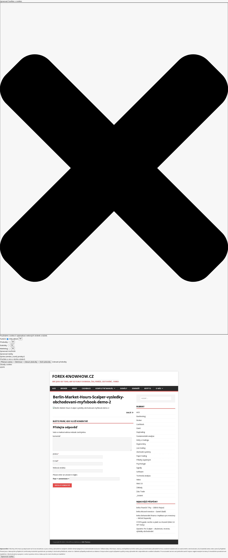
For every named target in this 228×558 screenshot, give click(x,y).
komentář (56, 436)
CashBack (86, 388)
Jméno (55, 454)
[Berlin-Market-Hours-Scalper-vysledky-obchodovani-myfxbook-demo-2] (81, 408)
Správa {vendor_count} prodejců (12, 356)
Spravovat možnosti (7, 351)
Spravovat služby (6, 354)
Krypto (147, 388)
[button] (114, 168)
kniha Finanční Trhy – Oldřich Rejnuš (150, 507)
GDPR (2, 367)
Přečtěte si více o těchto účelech (12, 359)
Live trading (140, 448)
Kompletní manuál (104, 388)
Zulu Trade (140, 491)
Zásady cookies (6, 364)
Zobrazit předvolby (31, 362)
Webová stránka (59, 468)
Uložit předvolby (45, 362)
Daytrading (140, 432)
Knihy (74, 388)
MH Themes (86, 542)
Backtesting (140, 416)
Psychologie (141, 464)
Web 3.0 (139, 483)
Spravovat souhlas (7, 557)
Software (139, 472)
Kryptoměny (141, 444)
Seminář (135, 388)
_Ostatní (139, 495)
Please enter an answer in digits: (65, 475)
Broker (64, 388)
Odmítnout (18, 362)
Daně (138, 428)
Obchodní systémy (143, 452)
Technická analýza (143, 476)
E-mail (55, 461)
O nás (158, 388)
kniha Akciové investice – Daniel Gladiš (151, 511)
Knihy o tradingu (142, 440)
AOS (54, 388)
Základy (139, 487)
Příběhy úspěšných (143, 460)
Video (138, 479)
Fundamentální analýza (145, 436)
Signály (123, 388)
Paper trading (141, 456)
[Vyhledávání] (155, 398)
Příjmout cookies (7, 362)
